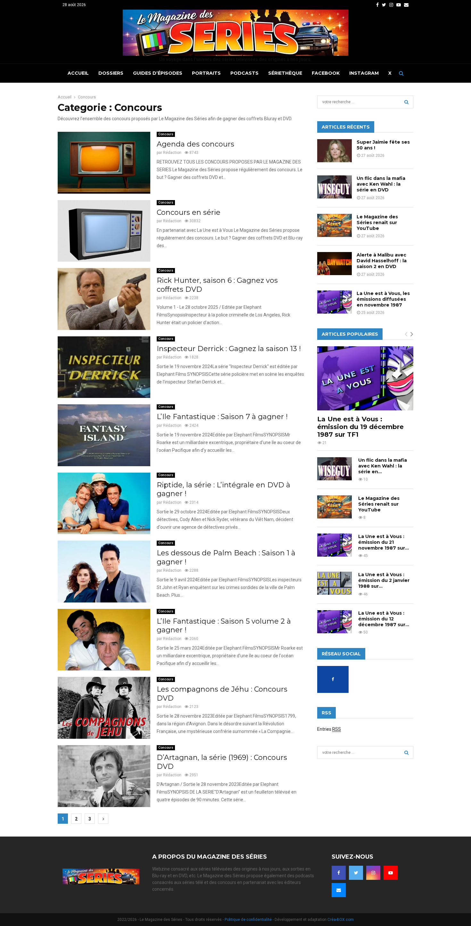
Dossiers (110, 73)
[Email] (339, 890)
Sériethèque (285, 73)
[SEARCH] (406, 102)
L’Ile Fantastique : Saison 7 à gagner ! (222, 416)
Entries (329, 729)
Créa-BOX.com (340, 919)
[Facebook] (339, 873)
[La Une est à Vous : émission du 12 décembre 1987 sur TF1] (334, 621)
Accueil (78, 73)
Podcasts (244, 73)
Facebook (326, 73)
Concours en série (188, 212)
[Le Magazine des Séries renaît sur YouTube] (334, 225)
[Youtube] (391, 873)
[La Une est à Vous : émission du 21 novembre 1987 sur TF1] (334, 545)
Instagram (364, 73)
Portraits (206, 73)
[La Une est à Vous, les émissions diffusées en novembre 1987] (334, 302)
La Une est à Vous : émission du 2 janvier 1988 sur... (383, 580)
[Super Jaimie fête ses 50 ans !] (334, 150)
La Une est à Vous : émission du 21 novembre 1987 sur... (383, 542)
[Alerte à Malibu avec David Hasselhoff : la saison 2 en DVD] (334, 263)
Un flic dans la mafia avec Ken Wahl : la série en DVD (381, 184)
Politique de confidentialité (248, 919)
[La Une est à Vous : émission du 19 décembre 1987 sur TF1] (365, 378)
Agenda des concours (195, 144)
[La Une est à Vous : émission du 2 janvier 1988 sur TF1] (334, 583)
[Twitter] (356, 873)
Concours (165, 134)
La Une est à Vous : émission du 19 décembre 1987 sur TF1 (360, 426)
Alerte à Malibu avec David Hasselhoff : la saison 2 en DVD (382, 260)
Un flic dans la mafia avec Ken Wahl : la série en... (382, 466)
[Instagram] (373, 873)
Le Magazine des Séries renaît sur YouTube (377, 222)
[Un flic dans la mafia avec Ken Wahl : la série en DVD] (334, 186)
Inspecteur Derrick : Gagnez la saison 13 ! (229, 348)
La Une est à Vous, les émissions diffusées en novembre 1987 (383, 299)
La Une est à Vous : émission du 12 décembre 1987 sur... (383, 618)
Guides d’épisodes (157, 73)
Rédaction (172, 152)
